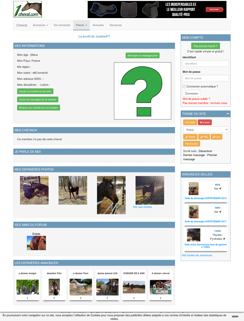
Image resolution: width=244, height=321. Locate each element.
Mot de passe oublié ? (196, 99)
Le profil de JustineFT (94, 36)
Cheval (21, 24)
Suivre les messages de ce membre (37, 99)
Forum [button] (80, 25)
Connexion (191, 93)
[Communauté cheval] (47, 9)
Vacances (115, 25)
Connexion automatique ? (202, 86)
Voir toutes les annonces (197, 255)
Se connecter (62, 25)
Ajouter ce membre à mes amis (35, 91)
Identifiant (189, 57)
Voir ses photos (142, 207)
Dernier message (194, 155)
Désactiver (205, 151)
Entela (36, 234)
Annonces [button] (39, 25)
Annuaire (98, 25)
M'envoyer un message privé (142, 55)
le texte (191, 122)
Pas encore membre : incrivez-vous (205, 103)
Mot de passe (191, 72)
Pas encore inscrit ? (206, 46)
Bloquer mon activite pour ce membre (38, 107)
